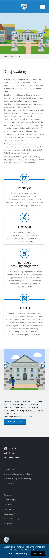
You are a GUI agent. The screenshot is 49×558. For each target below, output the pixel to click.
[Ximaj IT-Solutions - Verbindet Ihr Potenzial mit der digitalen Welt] (24, 6)
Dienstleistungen (10, 500)
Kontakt (11, 453)
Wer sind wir (13, 448)
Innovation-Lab (9, 483)
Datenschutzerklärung (11, 519)
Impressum (8, 524)
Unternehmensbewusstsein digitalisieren (18, 474)
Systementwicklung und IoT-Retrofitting (17, 479)
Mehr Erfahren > (15, 422)
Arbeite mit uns (9, 509)
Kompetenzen (8, 504)
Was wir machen (9, 469)
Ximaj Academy (14, 458)
